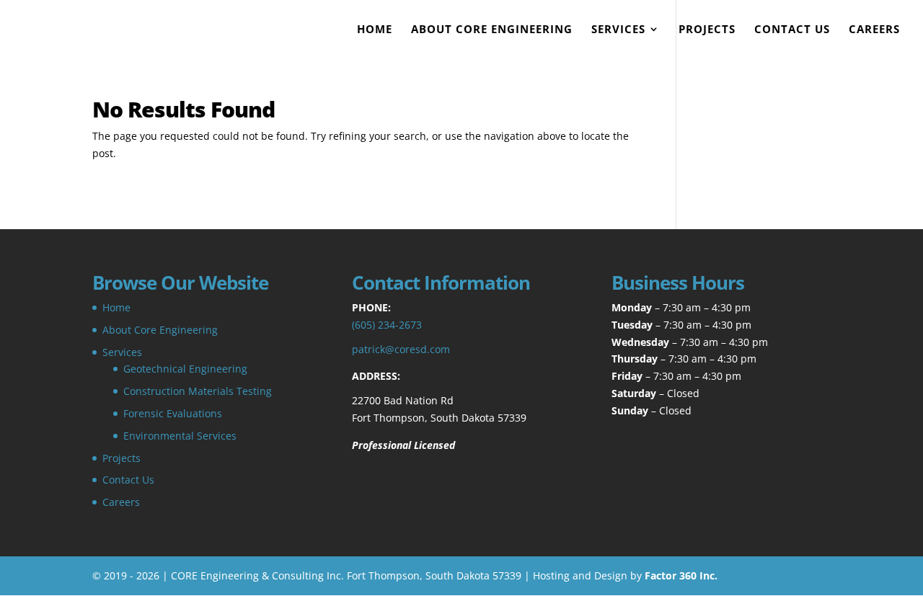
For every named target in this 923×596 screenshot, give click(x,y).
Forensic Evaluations (172, 413)
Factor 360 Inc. (681, 575)
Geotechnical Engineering (185, 368)
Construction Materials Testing (197, 391)
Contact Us (792, 30)
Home (374, 30)
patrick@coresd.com (401, 349)
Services (618, 30)
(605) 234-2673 (387, 325)
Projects (707, 30)
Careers (874, 30)
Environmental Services (180, 435)
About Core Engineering (492, 30)
